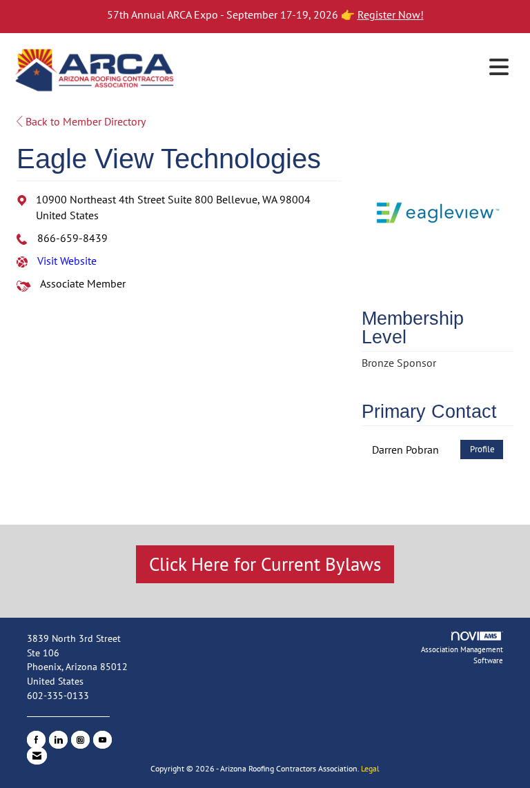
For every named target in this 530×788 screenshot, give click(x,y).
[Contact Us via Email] (37, 756)
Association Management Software (462, 655)
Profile (482, 449)
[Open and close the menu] (347, 67)
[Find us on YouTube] (102, 740)
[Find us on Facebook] (36, 740)
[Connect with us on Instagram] (80, 740)
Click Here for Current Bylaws (265, 564)
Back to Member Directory (84, 121)
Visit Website (67, 260)
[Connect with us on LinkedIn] (58, 740)
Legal (370, 768)
